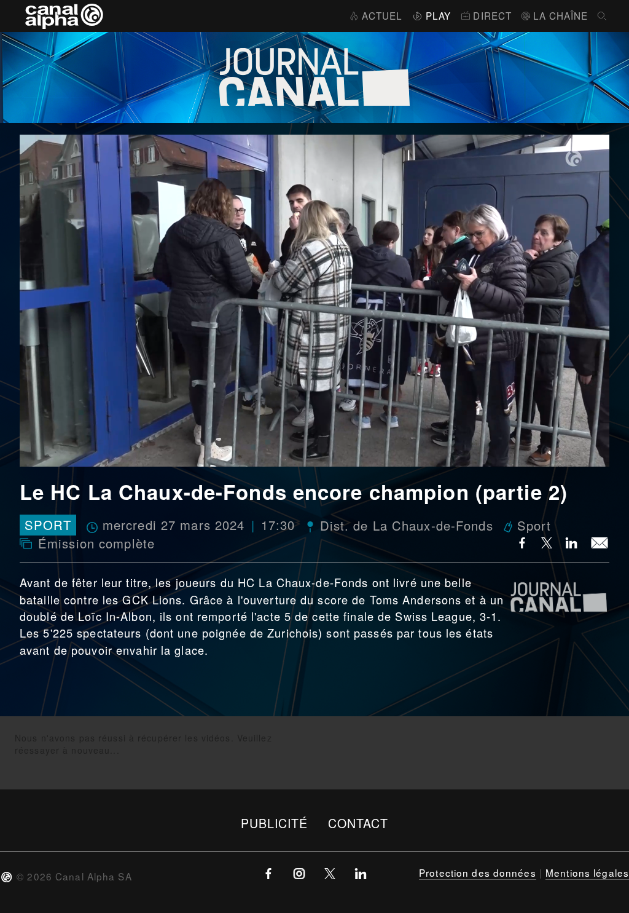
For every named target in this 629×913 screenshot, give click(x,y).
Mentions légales (587, 872)
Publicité (274, 823)
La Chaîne (560, 15)
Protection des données (477, 872)
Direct (492, 15)
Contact (358, 823)
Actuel (382, 15)
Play (438, 15)
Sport (48, 525)
